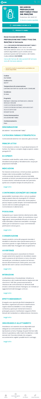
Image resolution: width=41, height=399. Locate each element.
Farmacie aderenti (16, 61)
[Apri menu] (38, 1)
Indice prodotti (23, 59)
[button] (35, 2)
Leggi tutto (7, 187)
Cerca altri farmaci (10, 59)
